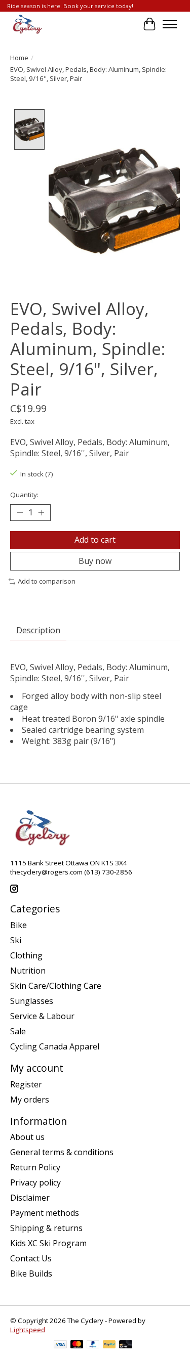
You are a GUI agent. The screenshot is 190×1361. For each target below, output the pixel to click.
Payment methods (44, 1212)
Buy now (95, 560)
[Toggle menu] (170, 24)
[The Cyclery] (26, 24)
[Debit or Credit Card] (125, 1345)
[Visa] (60, 1345)
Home (19, 57)
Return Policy (35, 1167)
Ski (15, 940)
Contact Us (31, 1258)
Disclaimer (30, 1197)
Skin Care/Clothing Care (55, 985)
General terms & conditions (61, 1152)
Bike (18, 925)
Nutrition (28, 970)
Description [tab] (38, 630)
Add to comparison (46, 581)
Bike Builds (31, 1273)
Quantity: (24, 494)
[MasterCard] (77, 1345)
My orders (29, 1099)
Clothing (26, 955)
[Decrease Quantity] (19, 512)
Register (26, 1084)
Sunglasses (31, 1000)
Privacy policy (35, 1182)
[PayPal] (93, 1345)
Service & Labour (42, 1016)
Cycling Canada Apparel (54, 1046)
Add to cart (95, 539)
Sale (18, 1031)
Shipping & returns (46, 1228)
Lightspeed (27, 1329)
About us (27, 1137)
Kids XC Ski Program (48, 1243)
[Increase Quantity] (41, 512)
